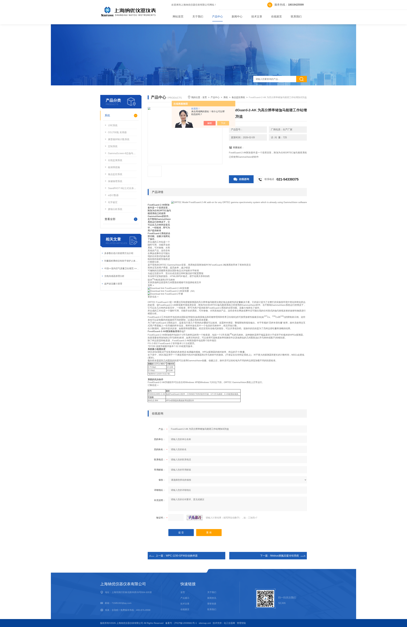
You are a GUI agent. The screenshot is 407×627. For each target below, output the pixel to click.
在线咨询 (244, 179)
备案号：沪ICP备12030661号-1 (181, 623)
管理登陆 (241, 623)
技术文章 (256, 16)
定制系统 (112, 146)
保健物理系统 (115, 181)
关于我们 (197, 16)
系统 (107, 115)
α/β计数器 (113, 195)
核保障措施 (114, 167)
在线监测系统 (115, 160)
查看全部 (110, 219)
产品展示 (184, 598)
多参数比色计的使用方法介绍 (118, 253)
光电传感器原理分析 (114, 276)
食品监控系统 (115, 174)
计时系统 (112, 125)
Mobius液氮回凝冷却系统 (284, 555)
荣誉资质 (211, 603)
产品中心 (217, 16)
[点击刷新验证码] (195, 517)
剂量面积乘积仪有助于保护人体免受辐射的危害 (122, 261)
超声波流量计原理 (113, 283)
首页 (204, 97)
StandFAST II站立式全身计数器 (122, 188)
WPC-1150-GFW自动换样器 (182, 555)
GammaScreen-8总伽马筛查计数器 (122, 153)
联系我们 (296, 16)
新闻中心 (237, 16)
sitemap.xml (205, 623)
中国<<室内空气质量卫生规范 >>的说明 (122, 268)
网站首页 (178, 16)
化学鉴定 (112, 202)
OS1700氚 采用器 (117, 132)
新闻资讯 (211, 598)
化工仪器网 (229, 623)
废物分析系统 (115, 209)
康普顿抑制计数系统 (118, 139)
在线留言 (276, 16)
